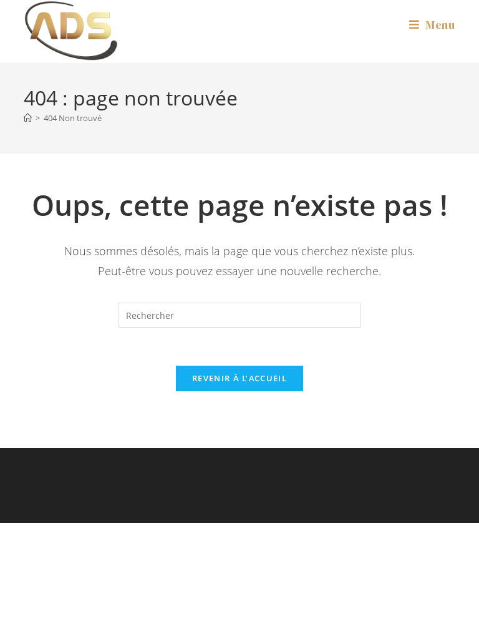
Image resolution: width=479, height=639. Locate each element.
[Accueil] (28, 118)
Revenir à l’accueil (239, 378)
